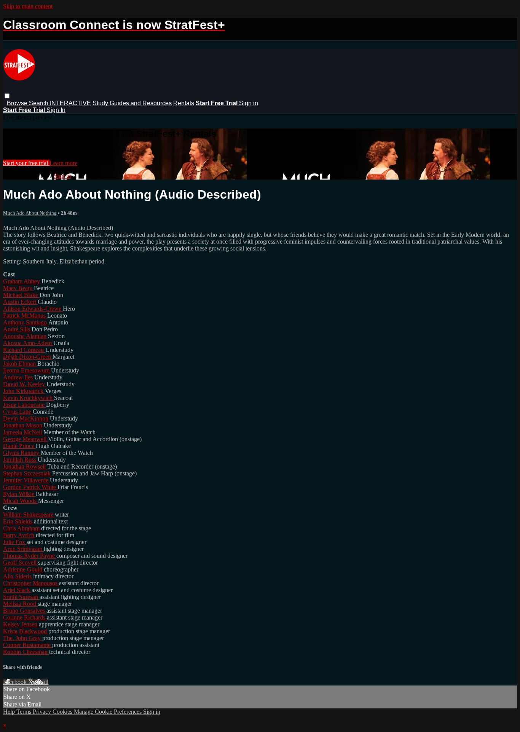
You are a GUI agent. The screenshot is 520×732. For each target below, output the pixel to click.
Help (9, 711)
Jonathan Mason (23, 425)
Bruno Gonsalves (24, 610)
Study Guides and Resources (132, 103)
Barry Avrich (19, 535)
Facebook (15, 682)
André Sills (17, 329)
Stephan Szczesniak (27, 473)
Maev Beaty (18, 288)
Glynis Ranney (22, 452)
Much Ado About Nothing (30, 213)
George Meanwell (25, 439)
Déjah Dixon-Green (28, 356)
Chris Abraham (22, 528)
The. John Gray (22, 638)
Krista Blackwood (25, 631)
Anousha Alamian (25, 336)
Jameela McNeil (23, 432)
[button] (7, 95)
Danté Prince (19, 446)
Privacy (43, 711)
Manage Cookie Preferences (108, 711)
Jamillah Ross (20, 459)
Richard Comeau (24, 350)
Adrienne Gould (23, 569)
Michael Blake (21, 295)
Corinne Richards (25, 617)
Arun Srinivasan (23, 549)
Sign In (55, 110)
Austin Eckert (20, 302)
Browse (18, 103)
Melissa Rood (20, 603)
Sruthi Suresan (21, 597)
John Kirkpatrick (24, 391)
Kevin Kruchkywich (28, 398)
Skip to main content (28, 6)
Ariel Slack (17, 590)
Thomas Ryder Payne (29, 555)
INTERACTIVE (70, 103)
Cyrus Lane (18, 411)
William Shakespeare (29, 514)
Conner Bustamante (27, 645)
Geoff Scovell (20, 562)
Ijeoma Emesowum (27, 370)
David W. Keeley (24, 384)
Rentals (183, 103)
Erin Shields (18, 521)
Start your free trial (26, 163)
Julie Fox (15, 542)
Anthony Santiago (25, 322)
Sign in (248, 103)
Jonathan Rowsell (25, 466)
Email (41, 682)
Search (39, 103)
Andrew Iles (18, 377)
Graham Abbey (22, 281)
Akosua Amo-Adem (28, 343)
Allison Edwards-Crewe (33, 308)
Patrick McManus (25, 315)
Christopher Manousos (31, 583)
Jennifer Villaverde (26, 480)
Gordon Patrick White (30, 487)
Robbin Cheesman (26, 652)
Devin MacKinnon (26, 418)
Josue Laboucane (24, 404)
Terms (24, 711)
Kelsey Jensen (21, 624)
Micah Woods (20, 501)
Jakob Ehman (20, 363)
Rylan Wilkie (19, 494)
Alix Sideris (18, 576)
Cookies (63, 711)
